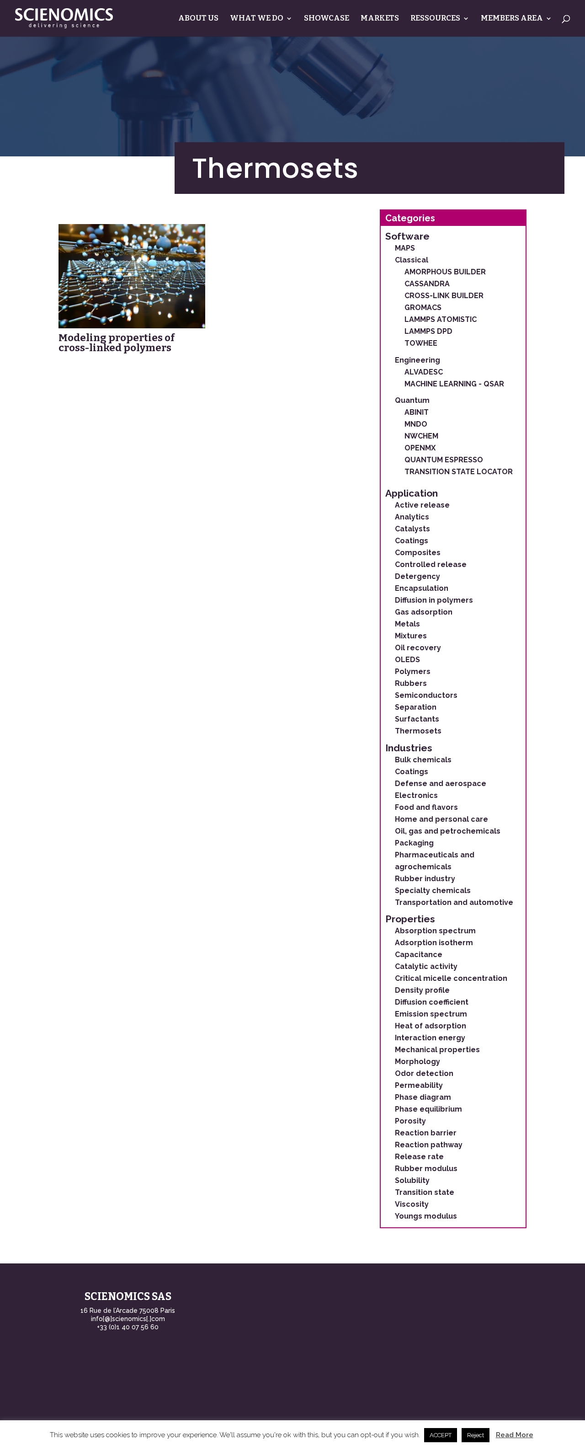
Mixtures (411, 635)
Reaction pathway (429, 1144)
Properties (410, 919)
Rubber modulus (426, 1168)
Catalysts (412, 528)
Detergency (417, 576)
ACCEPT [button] (441, 1435)
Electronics (416, 795)
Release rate (419, 1156)
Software (407, 236)
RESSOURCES (435, 19)
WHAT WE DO (256, 19)
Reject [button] (475, 1435)
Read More (514, 1435)
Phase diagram (423, 1097)
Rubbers (411, 683)
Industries (408, 748)
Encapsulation (421, 588)
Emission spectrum (431, 1014)
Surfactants (417, 719)
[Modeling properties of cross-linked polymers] (131, 276)
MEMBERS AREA (512, 19)
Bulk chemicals (423, 759)
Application (411, 493)
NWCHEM (421, 436)
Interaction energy (430, 1037)
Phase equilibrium (428, 1109)
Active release (422, 505)
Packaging (414, 843)
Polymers (413, 671)
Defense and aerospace (440, 783)
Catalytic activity (426, 966)
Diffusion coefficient (431, 1002)
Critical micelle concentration (451, 978)
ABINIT (416, 412)
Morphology (417, 1061)
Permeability (419, 1085)
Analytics (412, 517)
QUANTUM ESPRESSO (443, 459)
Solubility (412, 1180)
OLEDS (407, 659)
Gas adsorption (423, 612)
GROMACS (422, 307)
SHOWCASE (326, 19)
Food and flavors (426, 807)
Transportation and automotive (454, 902)
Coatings (411, 540)
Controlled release (431, 564)
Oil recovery (418, 647)
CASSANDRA (427, 283)
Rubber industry (425, 878)
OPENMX (420, 448)
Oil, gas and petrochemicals (447, 831)
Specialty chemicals (433, 890)
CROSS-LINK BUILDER (444, 295)
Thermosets (418, 731)
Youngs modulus (426, 1216)
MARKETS (380, 19)
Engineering (417, 360)
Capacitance (418, 954)
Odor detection (424, 1073)
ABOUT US (198, 19)
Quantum (412, 400)
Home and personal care (441, 819)
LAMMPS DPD (428, 331)
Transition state (424, 1192)
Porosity (410, 1121)
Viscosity (412, 1204)
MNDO (415, 424)
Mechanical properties (437, 1049)
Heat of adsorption (430, 1026)
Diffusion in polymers (434, 600)
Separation (415, 707)
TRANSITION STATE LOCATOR (458, 471)
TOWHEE (420, 343)
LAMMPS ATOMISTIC (440, 319)
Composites (418, 552)
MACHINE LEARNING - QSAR (454, 384)
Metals (407, 624)
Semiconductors (426, 695)
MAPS (405, 248)
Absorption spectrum (435, 930)
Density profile (422, 990)
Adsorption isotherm (434, 942)
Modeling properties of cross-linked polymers (116, 343)
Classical (411, 260)
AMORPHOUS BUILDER (445, 272)
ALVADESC (423, 372)
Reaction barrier (426, 1133)
